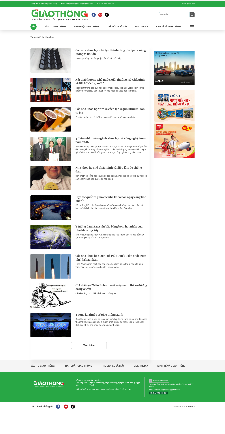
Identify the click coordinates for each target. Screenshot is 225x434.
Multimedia (140, 366)
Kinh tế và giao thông (171, 366)
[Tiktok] (107, 15)
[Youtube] (100, 14)
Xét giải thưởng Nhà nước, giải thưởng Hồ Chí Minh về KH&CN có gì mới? (110, 81)
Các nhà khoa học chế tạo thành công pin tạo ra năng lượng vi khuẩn (110, 52)
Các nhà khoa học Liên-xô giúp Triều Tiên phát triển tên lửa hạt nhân (110, 257)
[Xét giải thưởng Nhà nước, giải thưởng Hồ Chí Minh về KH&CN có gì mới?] (50, 90)
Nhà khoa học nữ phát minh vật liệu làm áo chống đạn (108, 169)
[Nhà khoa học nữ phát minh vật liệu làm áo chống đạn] (50, 178)
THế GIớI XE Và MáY (117, 26)
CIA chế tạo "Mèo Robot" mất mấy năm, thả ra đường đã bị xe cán (111, 287)
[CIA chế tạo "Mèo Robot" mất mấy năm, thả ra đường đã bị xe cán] (50, 295)
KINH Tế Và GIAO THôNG (168, 26)
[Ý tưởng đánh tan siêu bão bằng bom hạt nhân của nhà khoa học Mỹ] (50, 237)
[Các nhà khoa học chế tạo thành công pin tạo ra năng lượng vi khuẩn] (50, 60)
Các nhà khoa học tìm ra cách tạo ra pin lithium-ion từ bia (110, 111)
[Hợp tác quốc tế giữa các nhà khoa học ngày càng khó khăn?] (50, 207)
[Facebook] (93, 14)
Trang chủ (35, 37)
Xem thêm (89, 345)
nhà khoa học (47, 37)
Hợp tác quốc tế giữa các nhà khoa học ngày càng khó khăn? (110, 199)
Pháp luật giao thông (78, 366)
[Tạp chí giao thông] (59, 15)
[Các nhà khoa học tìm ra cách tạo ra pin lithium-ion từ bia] (50, 119)
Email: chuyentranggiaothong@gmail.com (77, 4)
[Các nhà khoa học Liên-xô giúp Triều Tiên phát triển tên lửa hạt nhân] (50, 266)
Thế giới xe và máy (112, 366)
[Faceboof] (58, 406)
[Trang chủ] (33, 27)
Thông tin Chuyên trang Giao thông (43, 4)
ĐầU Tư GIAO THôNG (55, 26)
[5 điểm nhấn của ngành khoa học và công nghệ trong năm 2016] (50, 149)
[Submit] (192, 14)
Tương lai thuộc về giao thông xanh (99, 314)
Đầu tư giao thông (42, 366)
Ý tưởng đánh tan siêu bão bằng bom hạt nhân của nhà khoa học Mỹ (108, 228)
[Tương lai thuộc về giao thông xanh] (50, 325)
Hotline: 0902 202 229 (105, 4)
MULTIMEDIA (141, 26)
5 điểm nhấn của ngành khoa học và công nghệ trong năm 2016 (110, 140)
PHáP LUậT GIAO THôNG (86, 26)
